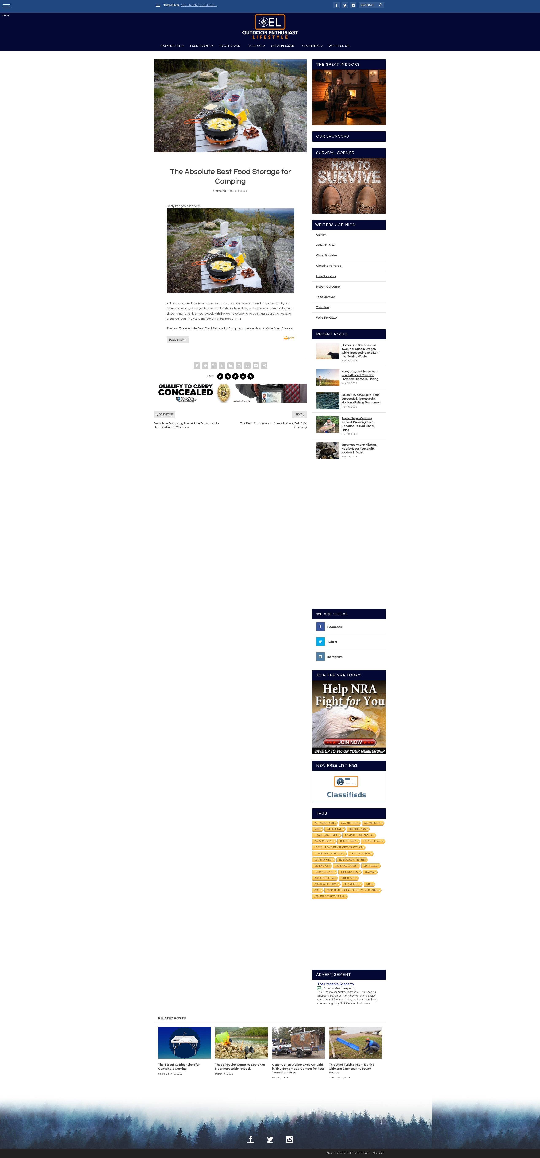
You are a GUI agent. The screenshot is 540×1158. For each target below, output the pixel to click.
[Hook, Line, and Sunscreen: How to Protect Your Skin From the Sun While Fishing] (327, 377)
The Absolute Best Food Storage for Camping (210, 328)
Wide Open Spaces (279, 328)
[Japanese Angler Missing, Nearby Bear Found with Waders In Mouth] (327, 450)
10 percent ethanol (329, 853)
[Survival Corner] (349, 185)
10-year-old (323, 859)
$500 (317, 829)
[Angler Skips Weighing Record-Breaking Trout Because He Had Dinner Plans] (327, 424)
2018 (368, 884)
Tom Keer (322, 307)
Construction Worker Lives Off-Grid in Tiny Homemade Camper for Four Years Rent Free (298, 1068)
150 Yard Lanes (345, 865)
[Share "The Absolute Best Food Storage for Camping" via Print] (264, 365)
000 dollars (357, 829)
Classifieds (344, 1153)
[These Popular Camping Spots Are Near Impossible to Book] (241, 1043)
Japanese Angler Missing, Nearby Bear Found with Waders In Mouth (359, 448)
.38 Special (334, 829)
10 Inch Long (372, 841)
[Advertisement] (349, 536)
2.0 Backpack (324, 841)
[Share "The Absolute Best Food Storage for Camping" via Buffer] (239, 365)
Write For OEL (325, 317)
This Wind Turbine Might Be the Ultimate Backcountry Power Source (351, 1068)
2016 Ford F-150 (324, 878)
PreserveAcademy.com (339, 988)
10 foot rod (348, 841)
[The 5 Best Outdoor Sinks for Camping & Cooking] (184, 1043)
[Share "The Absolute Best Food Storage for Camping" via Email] (256, 365)
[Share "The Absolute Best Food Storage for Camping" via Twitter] (205, 365)
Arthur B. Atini (325, 245)
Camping (219, 190)
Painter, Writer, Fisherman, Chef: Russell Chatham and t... (219, 5)
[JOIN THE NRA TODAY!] (349, 717)
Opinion (321, 234)
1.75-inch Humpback (358, 835)
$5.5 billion (349, 823)
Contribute (362, 1153)
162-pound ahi (324, 871)
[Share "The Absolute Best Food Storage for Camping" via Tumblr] (222, 365)
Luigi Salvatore (326, 276)
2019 (317, 890)
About (330, 1153)
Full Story (177, 339)
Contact (378, 1153)
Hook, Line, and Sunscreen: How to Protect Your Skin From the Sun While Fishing (360, 375)
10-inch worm (360, 853)
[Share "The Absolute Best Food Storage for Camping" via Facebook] (197, 365)
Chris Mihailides (327, 255)
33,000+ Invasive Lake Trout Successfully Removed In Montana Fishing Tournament (362, 398)
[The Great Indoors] (349, 97)
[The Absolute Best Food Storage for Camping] (230, 105)
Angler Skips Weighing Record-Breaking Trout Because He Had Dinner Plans (358, 424)
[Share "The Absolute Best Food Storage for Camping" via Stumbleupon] (247, 365)
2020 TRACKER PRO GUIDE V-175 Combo (352, 890)
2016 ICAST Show (326, 884)
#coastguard (324, 823)
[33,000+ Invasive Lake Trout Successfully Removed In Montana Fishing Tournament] (327, 400)
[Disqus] (230, 496)
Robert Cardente (328, 286)
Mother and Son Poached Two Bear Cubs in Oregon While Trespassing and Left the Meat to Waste (360, 351)
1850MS (369, 871)
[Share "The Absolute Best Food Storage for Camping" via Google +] (213, 365)
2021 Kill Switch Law (329, 896)
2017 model (351, 884)
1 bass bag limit (326, 835)
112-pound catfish (351, 859)
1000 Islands (349, 871)
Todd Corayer (325, 297)
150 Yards (370, 865)
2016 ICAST (348, 878)
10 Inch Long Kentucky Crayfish (338, 847)
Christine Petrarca (328, 265)
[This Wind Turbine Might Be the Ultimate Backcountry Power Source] (355, 1043)
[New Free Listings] (349, 786)
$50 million (372, 823)
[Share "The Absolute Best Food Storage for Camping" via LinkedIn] (230, 365)
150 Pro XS (321, 865)
